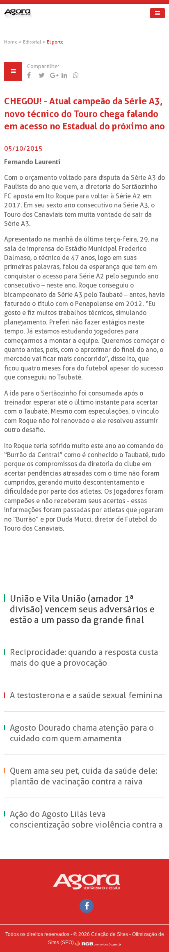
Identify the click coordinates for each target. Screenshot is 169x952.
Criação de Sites (109, 934)
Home (11, 42)
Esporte (55, 42)
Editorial (33, 42)
